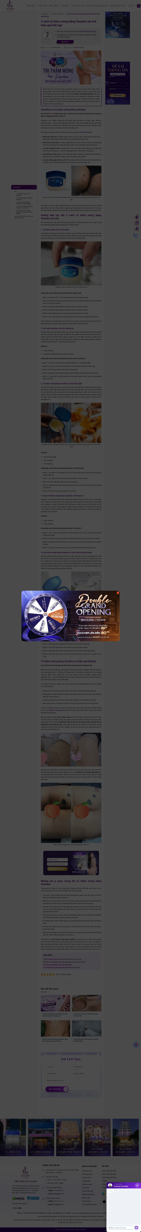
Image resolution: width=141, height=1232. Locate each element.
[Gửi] (136, 1228)
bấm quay (45, 615)
